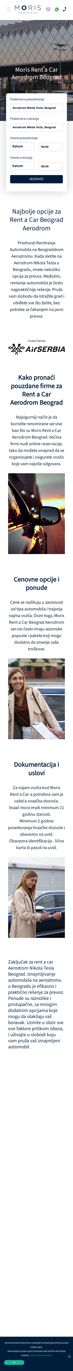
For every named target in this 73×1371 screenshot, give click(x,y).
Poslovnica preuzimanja (27, 99)
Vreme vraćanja (21, 158)
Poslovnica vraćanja (24, 119)
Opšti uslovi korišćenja (41, 1355)
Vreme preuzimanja (24, 138)
